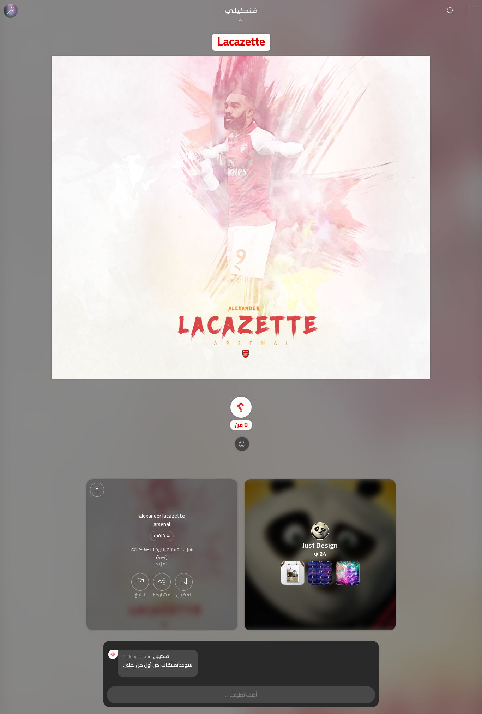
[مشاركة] (162, 582)
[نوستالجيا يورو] (348, 573)
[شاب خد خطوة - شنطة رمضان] (293, 573)
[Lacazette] (241, 217)
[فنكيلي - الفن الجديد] (241, 10)
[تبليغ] (140, 582)
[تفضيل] (184, 582)
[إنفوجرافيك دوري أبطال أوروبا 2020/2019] (320, 573)
